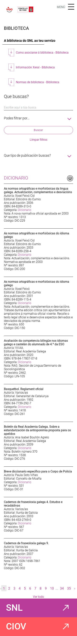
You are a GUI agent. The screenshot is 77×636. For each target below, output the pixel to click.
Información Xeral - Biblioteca (35, 67)
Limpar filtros (38, 139)
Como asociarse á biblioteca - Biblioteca (42, 52)
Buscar (38, 130)
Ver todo (38, 597)
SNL (14, 607)
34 (62, 588)
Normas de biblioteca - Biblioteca (37, 82)
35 (69, 588)
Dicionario (24, 210)
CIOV (16, 626)
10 (52, 588)
